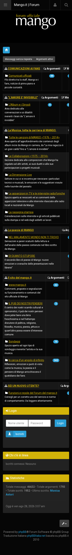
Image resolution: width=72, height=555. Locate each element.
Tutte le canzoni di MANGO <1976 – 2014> (34, 137)
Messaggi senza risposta (18, 59)
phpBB (22, 531)
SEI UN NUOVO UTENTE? (23, 385)
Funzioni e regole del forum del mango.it (33, 392)
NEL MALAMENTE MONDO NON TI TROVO (34, 237)
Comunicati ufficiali (20, 75)
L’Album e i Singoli (19, 104)
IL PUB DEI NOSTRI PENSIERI (25, 303)
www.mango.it (17, 284)
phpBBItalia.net (36, 535)
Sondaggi (14, 341)
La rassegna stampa (21, 212)
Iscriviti (20, 434)
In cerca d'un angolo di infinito (26, 360)
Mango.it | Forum (26, 5)
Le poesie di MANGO (21, 230)
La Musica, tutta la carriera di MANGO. (32, 130)
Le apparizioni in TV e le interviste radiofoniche (37, 193)
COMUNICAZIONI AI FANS (24, 68)
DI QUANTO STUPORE (22, 255)
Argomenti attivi (44, 59)
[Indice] (36, 21)
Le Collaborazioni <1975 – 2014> (28, 156)
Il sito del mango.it (20, 277)
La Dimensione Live (20, 174)
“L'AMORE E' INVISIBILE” (23, 97)
